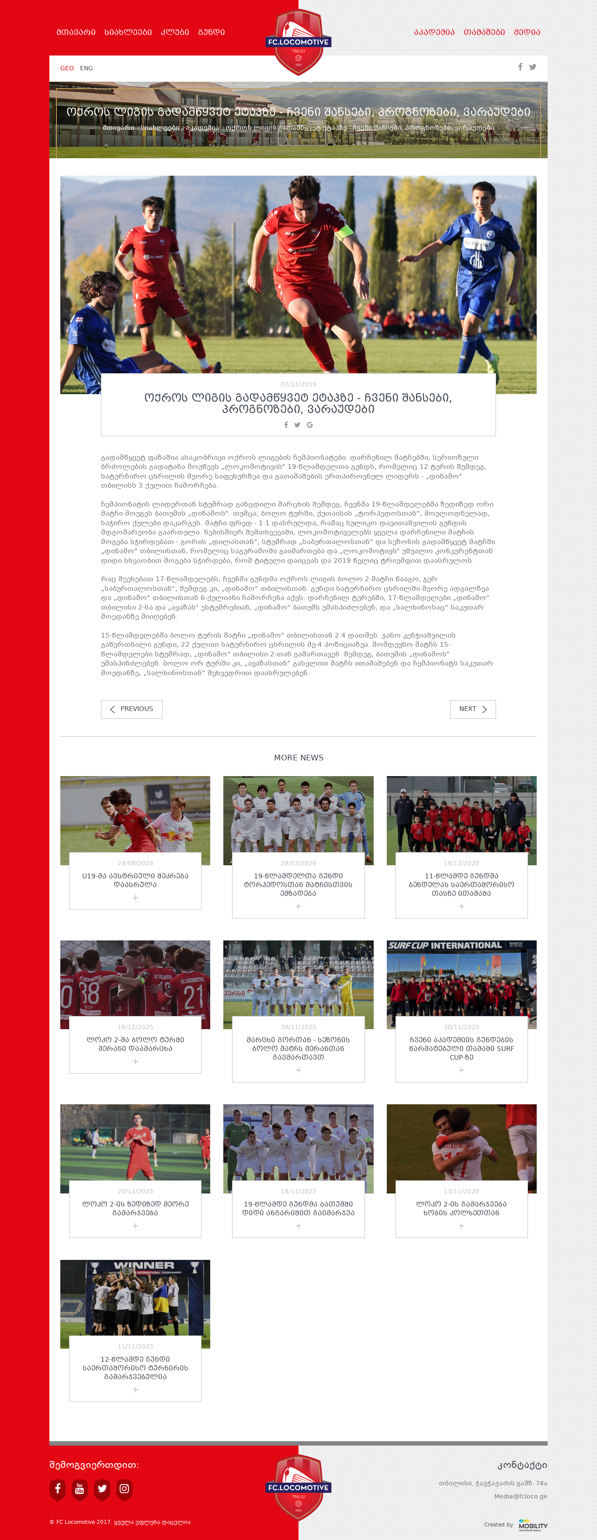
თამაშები (484, 33)
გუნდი (211, 33)
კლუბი (175, 33)
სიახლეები (128, 33)
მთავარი (76, 33)
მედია (527, 33)
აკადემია (434, 33)
